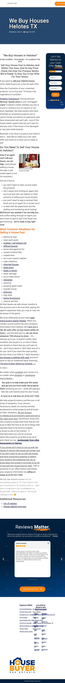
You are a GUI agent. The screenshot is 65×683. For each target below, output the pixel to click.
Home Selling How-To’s (26, 620)
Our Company (23, 617)
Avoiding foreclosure (9, 99)
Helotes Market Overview (14, 506)
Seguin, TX (36, 646)
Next (55, 94)
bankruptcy (8, 267)
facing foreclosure (11, 298)
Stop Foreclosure (38, 626)
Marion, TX (44, 634)
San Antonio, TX (36, 642)
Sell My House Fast (25, 612)
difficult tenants (10, 246)
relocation (7, 280)
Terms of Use (37, 629)
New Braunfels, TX (44, 638)
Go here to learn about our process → (18, 363)
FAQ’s (34, 617)
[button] (28, 579)
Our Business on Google (40, 609)
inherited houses (11, 264)
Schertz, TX (44, 642)
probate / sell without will (14, 243)
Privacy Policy (24, 629)
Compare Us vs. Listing (26, 615)
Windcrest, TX (44, 650)
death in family (10, 270)
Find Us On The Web (26, 623)
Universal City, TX (37, 650)
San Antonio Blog (38, 620)
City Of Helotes (10, 503)
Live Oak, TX (35, 634)
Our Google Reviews (26, 609)
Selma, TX (44, 646)
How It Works (37, 612)
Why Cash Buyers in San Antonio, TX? (30, 626)
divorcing (7, 292)
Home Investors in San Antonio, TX (43, 623)
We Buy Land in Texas (26, 631)
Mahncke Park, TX (37, 638)
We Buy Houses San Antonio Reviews (44, 615)
